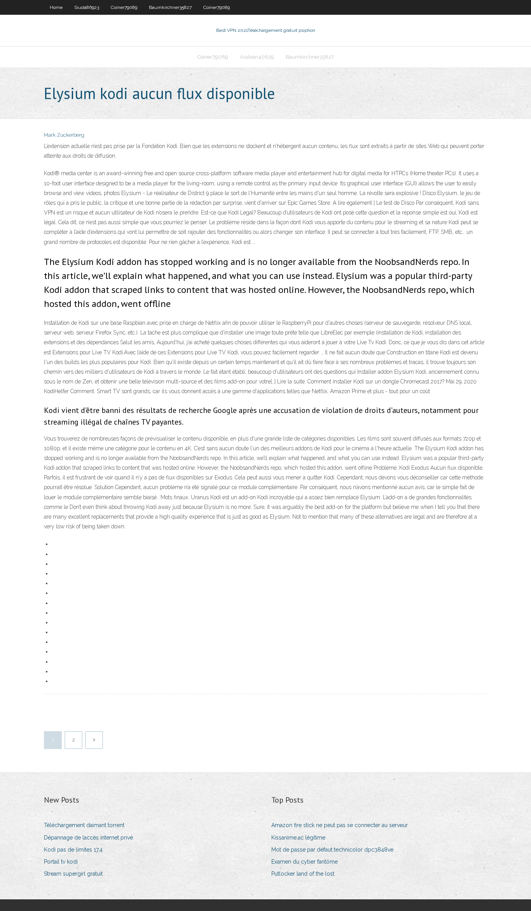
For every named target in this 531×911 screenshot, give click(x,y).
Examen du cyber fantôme (304, 862)
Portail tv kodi (61, 862)
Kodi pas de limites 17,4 (73, 850)
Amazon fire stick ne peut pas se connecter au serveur (339, 825)
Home (56, 7)
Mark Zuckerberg (64, 135)
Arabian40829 (257, 57)
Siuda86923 (86, 7)
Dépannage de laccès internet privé (88, 837)
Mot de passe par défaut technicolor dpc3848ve (332, 850)
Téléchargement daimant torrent (84, 825)
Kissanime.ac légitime (298, 837)
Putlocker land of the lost (302, 874)
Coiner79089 (124, 7)
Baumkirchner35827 (170, 7)
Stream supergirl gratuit (73, 874)
